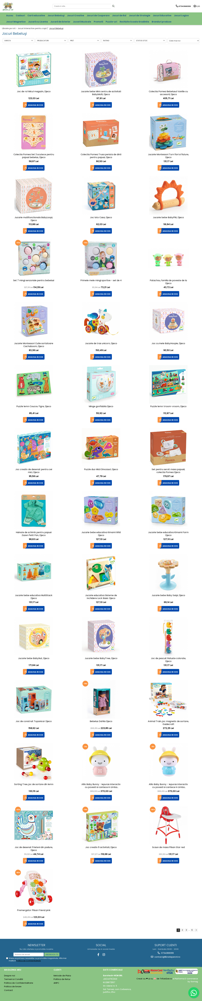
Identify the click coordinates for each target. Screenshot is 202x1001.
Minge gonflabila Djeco (101, 406)
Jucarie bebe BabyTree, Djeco (101, 658)
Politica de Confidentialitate (28, 960)
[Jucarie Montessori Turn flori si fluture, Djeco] (168, 132)
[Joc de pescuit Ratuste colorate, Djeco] (168, 636)
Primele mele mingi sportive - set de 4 (101, 280)
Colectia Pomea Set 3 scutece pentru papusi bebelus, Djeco (33, 156)
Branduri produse (161, 21)
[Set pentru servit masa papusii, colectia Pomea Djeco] (168, 447)
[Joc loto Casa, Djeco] (101, 195)
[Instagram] (103, 954)
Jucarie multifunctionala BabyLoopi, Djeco (34, 219)
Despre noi (9, 975)
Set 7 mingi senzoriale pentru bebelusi (33, 280)
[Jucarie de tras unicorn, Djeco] (101, 321)
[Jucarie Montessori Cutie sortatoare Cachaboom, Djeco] (33, 321)
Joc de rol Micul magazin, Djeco (34, 91)
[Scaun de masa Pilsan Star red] (168, 825)
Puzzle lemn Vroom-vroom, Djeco (168, 406)
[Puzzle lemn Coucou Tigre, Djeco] (33, 384)
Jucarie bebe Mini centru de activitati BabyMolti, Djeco (101, 93)
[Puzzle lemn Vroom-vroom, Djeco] (168, 384)
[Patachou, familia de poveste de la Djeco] (168, 258)
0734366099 (167, 953)
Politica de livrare (12, 986)
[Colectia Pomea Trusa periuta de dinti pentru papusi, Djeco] (101, 132)
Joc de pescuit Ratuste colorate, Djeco (168, 660)
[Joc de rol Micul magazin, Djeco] (33, 69)
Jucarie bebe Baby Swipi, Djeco (168, 595)
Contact (8, 990)
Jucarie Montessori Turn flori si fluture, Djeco (168, 156)
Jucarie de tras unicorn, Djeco (101, 343)
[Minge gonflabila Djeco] (101, 384)
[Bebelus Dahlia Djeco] (101, 699)
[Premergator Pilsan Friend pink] (33, 888)
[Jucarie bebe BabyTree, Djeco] (101, 636)
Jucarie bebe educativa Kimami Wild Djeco (101, 534)
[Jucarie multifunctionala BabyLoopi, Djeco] (33, 195)
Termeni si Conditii (13, 979)
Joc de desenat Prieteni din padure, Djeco (34, 849)
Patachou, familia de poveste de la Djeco (168, 282)
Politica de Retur (62, 979)
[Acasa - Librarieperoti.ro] (19, 6)
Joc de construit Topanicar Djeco (34, 721)
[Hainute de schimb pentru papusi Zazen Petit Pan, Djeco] (33, 510)
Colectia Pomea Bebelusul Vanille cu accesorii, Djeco (168, 93)
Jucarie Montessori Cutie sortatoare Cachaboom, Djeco (33, 345)
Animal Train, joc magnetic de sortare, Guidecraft (168, 723)
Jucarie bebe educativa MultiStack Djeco (33, 597)
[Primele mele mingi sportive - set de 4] (101, 258)
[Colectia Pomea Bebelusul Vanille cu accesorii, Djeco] (168, 69)
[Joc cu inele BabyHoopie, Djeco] (168, 321)
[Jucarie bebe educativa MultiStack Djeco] (33, 573)
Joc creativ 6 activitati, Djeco (101, 847)
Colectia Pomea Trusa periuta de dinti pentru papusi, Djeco (101, 156)
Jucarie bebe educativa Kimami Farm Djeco (168, 534)
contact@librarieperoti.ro (167, 956)
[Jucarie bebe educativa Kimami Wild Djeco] (101, 510)
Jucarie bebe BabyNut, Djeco (33, 658)
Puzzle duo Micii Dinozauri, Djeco (101, 469)
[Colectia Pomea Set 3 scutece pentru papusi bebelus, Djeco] (33, 132)
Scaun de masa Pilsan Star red (168, 847)
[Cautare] (113, 6)
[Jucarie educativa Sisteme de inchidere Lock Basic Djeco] (101, 573)
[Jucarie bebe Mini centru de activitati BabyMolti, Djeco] (101, 69)
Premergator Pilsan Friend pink (33, 910)
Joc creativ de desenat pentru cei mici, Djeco (33, 471)
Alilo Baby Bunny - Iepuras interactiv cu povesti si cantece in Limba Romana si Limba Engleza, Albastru (168, 786)
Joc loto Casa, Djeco (101, 217)
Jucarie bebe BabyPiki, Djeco (168, 217)
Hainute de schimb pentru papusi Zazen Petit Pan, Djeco (34, 534)
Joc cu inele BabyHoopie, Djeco (168, 343)
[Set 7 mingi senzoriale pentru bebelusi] (33, 258)
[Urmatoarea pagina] (196, 930)
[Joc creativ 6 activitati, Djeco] (101, 825)
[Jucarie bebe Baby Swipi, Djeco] (168, 573)
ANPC (56, 982)
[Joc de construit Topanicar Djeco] (33, 699)
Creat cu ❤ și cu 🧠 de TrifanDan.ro (154, 978)
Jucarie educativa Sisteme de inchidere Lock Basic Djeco (101, 597)
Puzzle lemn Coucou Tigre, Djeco (33, 406)
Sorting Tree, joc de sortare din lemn (33, 784)
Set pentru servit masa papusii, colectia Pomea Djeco (168, 471)
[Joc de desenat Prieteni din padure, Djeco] (33, 825)
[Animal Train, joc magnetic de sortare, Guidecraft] (168, 699)
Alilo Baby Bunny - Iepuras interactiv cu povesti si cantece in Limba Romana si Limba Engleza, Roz (101, 786)
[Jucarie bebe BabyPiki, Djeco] (168, 195)
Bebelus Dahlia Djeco (101, 721)
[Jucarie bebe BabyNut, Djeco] (33, 636)
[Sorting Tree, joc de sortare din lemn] (33, 762)
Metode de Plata (62, 975)
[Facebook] (98, 954)
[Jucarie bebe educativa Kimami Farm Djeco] (168, 510)
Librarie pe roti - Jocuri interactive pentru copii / (25, 28)
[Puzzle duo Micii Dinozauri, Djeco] (101, 447)
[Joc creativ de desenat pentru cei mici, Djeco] (33, 447)
